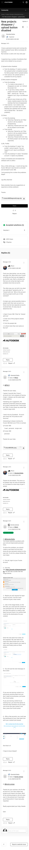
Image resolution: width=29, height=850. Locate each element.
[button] (27, 27)
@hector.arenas (10, 784)
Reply (14, 206)
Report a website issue (19, 844)
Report (14, 214)
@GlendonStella (10, 539)
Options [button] (24, 21)
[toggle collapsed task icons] (20, 2)
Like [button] (13, 210)
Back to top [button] (3, 844)
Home (2, 14)
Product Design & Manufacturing (14, 14)
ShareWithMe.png (10, 448)
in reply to (13, 378)
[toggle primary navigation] (3, 2)
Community (4, 10)
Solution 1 (6, 230)
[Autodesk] (9, 2)
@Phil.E (7, 385)
